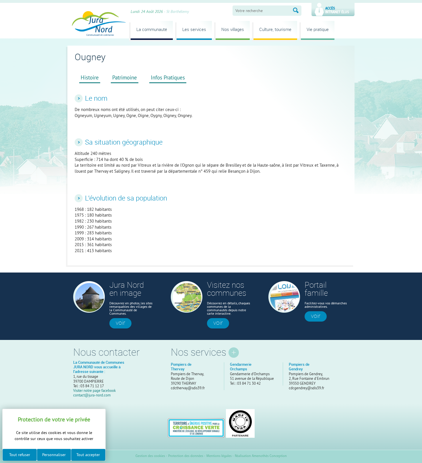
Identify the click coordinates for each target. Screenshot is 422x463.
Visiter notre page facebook (94, 390)
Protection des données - (186, 456)
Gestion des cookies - (151, 456)
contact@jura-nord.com (92, 395)
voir (120, 322)
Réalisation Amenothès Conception (261, 456)
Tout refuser (19, 454)
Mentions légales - (220, 456)
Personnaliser (54, 454)
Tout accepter (88, 454)
